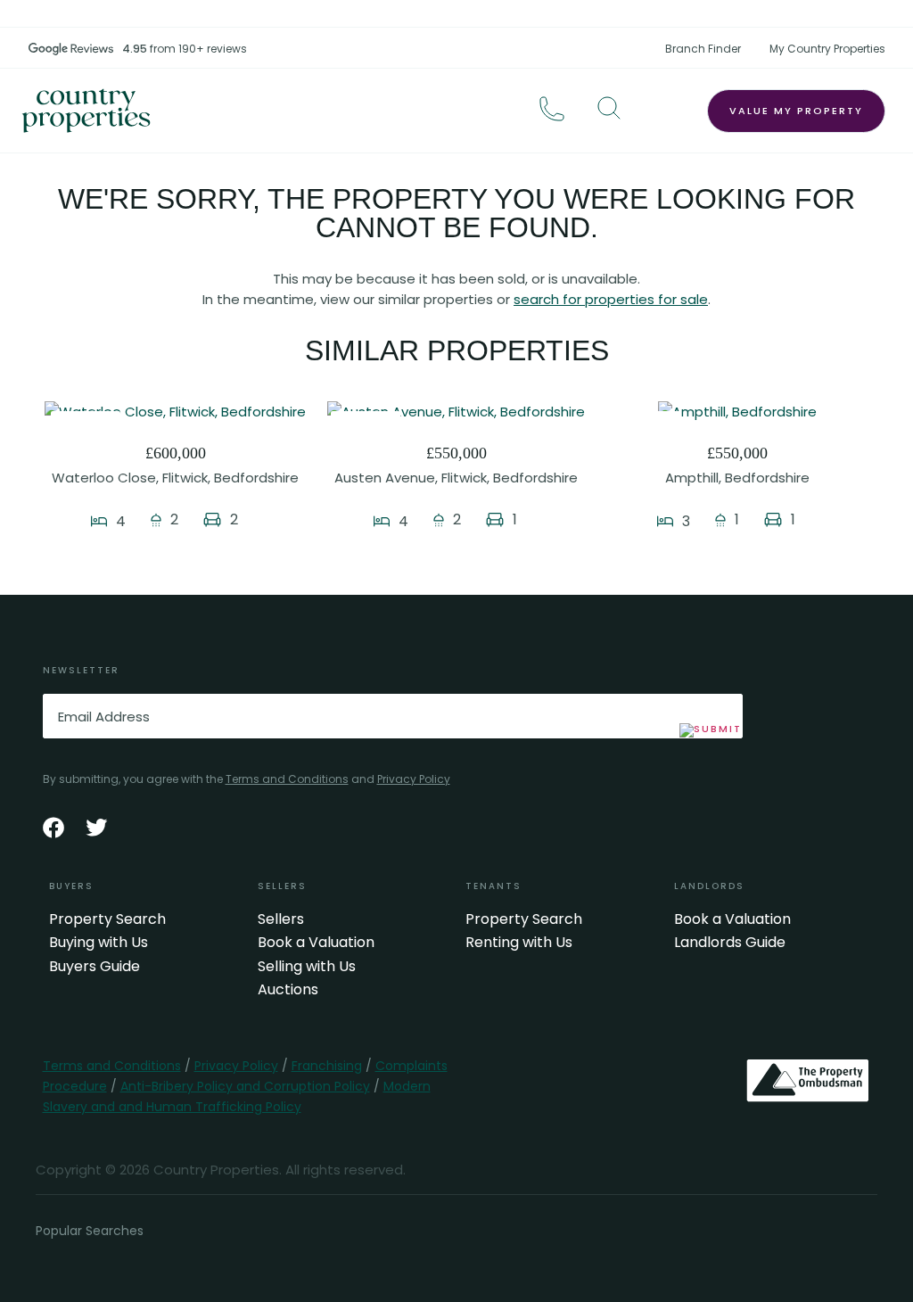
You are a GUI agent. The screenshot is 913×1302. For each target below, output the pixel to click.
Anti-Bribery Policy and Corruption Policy (245, 1086)
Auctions (288, 990)
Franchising (327, 1066)
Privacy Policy (413, 779)
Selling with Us (307, 966)
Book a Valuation (316, 942)
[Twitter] (96, 827)
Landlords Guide (730, 942)
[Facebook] (53, 827)
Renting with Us (518, 942)
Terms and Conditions (287, 779)
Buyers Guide (94, 966)
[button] (609, 108)
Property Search (107, 919)
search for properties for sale (611, 299)
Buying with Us (98, 942)
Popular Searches (90, 1231)
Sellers (281, 919)
